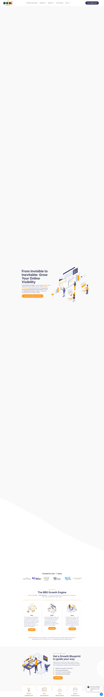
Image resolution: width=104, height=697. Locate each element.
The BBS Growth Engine (31, 2)
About (66, 2)
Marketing (42, 2)
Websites (50, 2)
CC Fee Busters (59, 2)
